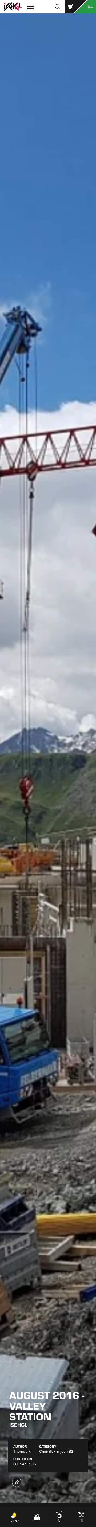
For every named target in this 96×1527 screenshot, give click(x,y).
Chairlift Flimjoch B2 (56, 1451)
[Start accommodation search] (85, 6)
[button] (57, 6)
